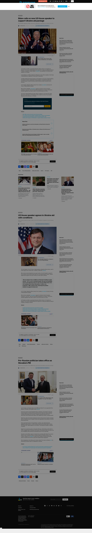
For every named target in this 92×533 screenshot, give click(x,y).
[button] (66, 1)
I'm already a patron (62, 6)
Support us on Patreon (42, 7)
